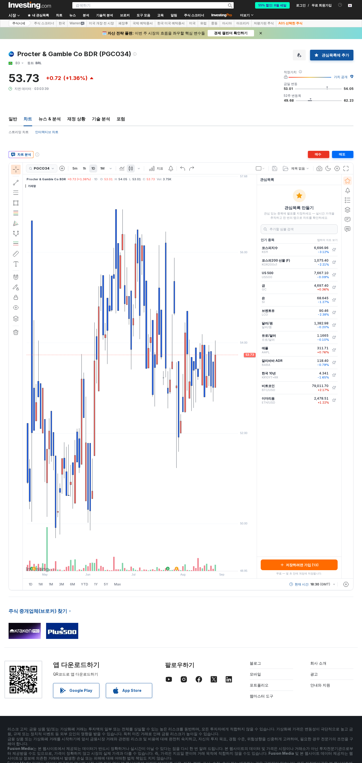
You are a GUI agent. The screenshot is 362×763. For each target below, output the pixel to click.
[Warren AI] (347, 229)
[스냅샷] (319, 168)
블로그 (255, 663)
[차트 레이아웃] (260, 168)
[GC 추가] (334, 287)
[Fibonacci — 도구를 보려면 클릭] (16, 213)
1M (102, 168)
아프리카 (242, 23)
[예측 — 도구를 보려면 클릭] (16, 243)
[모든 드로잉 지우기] (16, 332)
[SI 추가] (334, 300)
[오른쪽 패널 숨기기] (255, 376)
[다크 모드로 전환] (328, 168)
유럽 (203, 23)
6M (72, 584)
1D (93, 168)
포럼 (121, 118)
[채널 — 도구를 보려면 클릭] (16, 193)
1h (84, 168)
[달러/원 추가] (334, 325)
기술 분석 (101, 118)
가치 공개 (341, 77)
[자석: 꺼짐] (16, 277)
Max (117, 584)
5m (74, 168)
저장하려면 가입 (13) (302, 565)
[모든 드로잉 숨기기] (16, 307)
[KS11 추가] (334, 250)
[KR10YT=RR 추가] (334, 375)
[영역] (122, 168)
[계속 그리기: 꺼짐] (16, 287)
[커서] (16, 169)
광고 (314, 674)
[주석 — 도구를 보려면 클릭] (16, 264)
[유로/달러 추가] (334, 337)
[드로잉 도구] (24, 376)
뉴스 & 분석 (50, 118)
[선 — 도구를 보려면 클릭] (16, 182)
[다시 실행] (192, 168)
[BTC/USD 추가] (334, 388)
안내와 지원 (320, 685)
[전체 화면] (346, 168)
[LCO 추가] (334, 312)
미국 (192, 23)
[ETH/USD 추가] (334, 400)
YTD (84, 584)
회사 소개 (318, 663)
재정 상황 (76, 118)
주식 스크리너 (194, 15)
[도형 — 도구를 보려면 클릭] (16, 203)
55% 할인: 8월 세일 (272, 5)
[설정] (346, 584)
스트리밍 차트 (19, 132)
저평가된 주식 (264, 23)
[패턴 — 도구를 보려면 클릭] (16, 233)
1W (40, 584)
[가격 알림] (171, 168)
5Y (106, 584)
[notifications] (340, 4)
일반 (13, 118)
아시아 (227, 23)
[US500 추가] (334, 275)
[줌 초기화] (154, 564)
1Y (96, 584)
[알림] (347, 190)
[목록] (347, 200)
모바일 (255, 674)
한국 (62, 23)
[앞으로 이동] (147, 564)
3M (61, 584)
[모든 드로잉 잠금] (16, 297)
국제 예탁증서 (143, 23)
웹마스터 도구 (261, 696)
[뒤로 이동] (139, 564)
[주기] (110, 168)
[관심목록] (347, 181)
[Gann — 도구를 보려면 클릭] (16, 223)
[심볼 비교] (62, 168)
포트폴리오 (259, 685)
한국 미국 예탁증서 (171, 23)
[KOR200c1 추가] (334, 262)
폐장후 (123, 23)
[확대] (132, 564)
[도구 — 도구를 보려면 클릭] (16, 254)
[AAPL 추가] (334, 350)
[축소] (125, 564)
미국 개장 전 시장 (101, 23)
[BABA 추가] (334, 362)
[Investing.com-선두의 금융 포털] (30, 5)
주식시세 (18, 23)
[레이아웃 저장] (275, 168)
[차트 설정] (337, 168)
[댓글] (347, 219)
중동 (214, 23)
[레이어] (15, 318)
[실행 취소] (183, 168)
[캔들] (131, 168)
